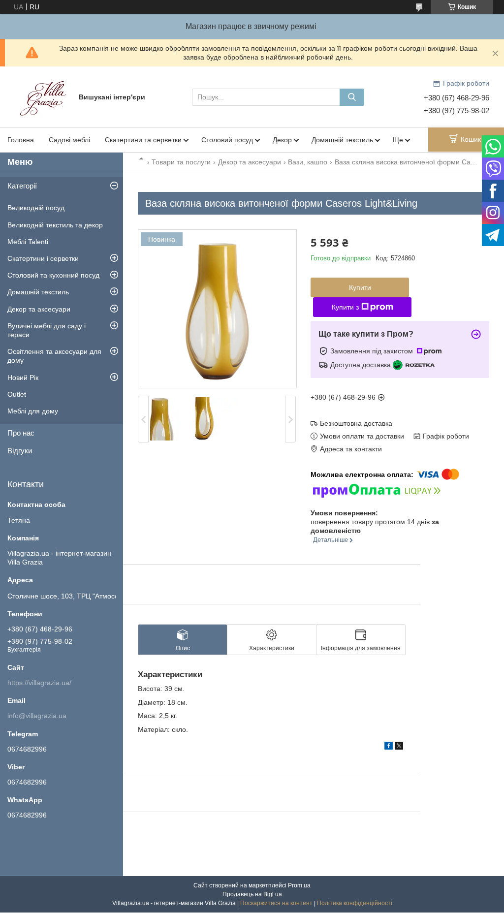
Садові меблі (69, 140)
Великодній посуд (35, 208)
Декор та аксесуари (249, 162)
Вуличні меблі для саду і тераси (46, 330)
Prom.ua (299, 885)
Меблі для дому (32, 411)
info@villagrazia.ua (36, 716)
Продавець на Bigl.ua (252, 894)
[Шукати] (352, 97)
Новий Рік (22, 377)
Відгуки (19, 450)
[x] (399, 747)
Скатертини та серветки (143, 140)
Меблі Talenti (27, 242)
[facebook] (388, 747)
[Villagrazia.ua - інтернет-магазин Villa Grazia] (44, 96)
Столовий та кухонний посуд (53, 275)
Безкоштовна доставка (356, 423)
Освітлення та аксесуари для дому (54, 355)
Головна (20, 140)
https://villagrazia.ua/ (39, 683)
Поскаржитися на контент (276, 903)
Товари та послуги (181, 162)
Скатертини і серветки (43, 258)
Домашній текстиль (342, 140)
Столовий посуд (227, 140)
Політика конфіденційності (354, 903)
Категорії (22, 186)
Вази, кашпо (307, 162)
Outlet (16, 394)
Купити (360, 287)
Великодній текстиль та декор (55, 225)
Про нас (20, 433)
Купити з (345, 307)
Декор (282, 140)
